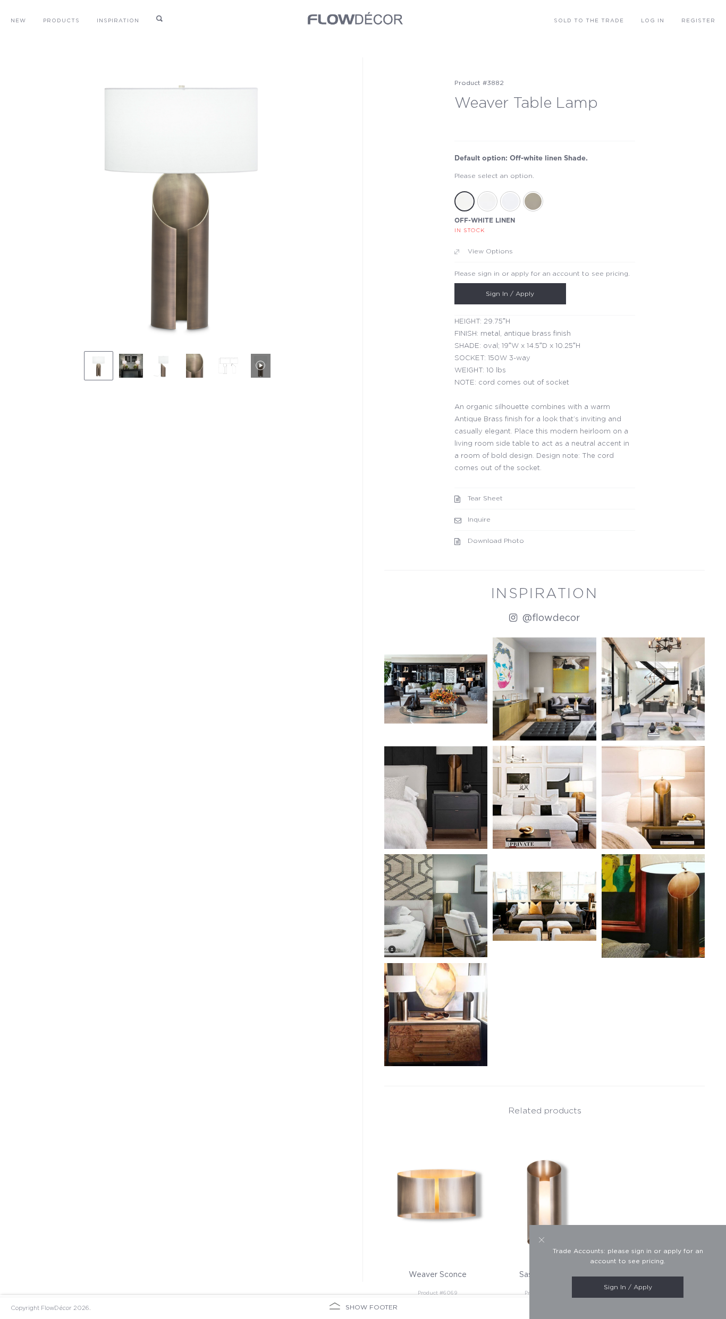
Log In (652, 20)
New (18, 20)
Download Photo (496, 541)
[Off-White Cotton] (487, 201)
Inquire (479, 519)
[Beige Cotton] (533, 201)
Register (698, 20)
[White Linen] (510, 201)
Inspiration (118, 20)
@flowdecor (550, 618)
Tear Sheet (485, 498)
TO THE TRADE (589, 20)
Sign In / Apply (510, 294)
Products (61, 20)
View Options (490, 251)
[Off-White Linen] (464, 201)
